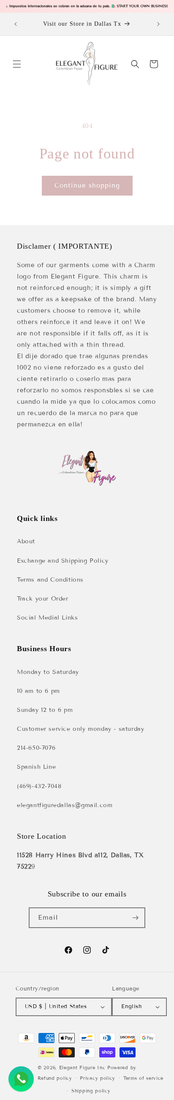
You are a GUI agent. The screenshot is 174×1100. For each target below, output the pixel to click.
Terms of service (143, 1078)
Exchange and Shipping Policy (63, 560)
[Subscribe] (135, 917)
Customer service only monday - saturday (80, 728)
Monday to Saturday (48, 672)
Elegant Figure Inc (82, 1067)
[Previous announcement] (15, 24)
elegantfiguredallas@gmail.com (64, 805)
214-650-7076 (36, 747)
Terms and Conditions (50, 579)
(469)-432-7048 (39, 786)
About (26, 541)
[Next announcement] (158, 24)
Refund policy (55, 1078)
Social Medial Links (47, 617)
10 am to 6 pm (38, 691)
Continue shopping (87, 185)
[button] (17, 64)
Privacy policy (97, 1078)
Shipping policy (91, 1091)
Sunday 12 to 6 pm (45, 710)
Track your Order (42, 598)
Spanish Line (36, 766)
